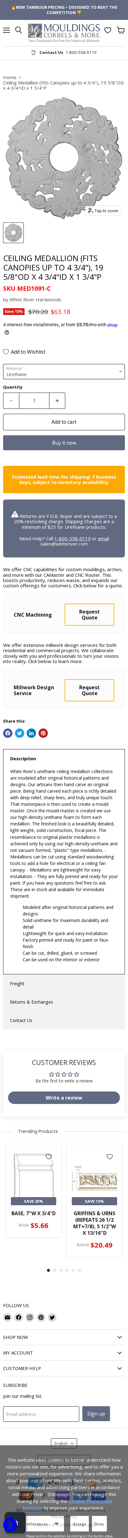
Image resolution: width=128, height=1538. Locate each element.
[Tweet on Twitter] (19, 733)
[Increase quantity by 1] (57, 401)
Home (9, 77)
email (103, 538)
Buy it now (64, 442)
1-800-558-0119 (72, 538)
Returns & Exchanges (31, 1002)
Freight (17, 983)
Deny (99, 1524)
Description (23, 759)
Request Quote (89, 614)
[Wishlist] (108, 30)
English (61, 1443)
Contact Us (21, 1020)
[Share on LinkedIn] (31, 733)
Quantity (12, 387)
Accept (79, 1524)
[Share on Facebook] (7, 733)
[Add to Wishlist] (48, 1156)
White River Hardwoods (35, 299)
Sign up (96, 1413)
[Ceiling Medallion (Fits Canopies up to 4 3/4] (13, 233)
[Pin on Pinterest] (43, 733)
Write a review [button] (64, 1097)
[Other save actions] (56, 1523)
